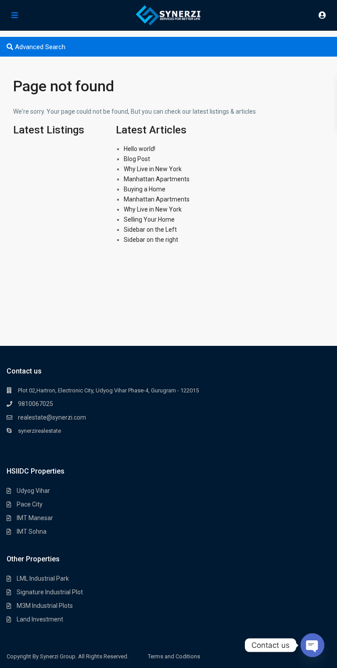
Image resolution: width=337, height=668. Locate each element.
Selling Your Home (149, 219)
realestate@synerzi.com (52, 417)
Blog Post (137, 158)
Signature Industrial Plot (50, 592)
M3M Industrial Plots (45, 605)
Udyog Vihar (33, 490)
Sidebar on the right (151, 239)
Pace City (30, 504)
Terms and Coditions (174, 656)
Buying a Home (144, 189)
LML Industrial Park (43, 578)
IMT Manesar (35, 517)
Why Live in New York (153, 168)
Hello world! (139, 148)
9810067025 (35, 403)
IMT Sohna (32, 531)
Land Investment (40, 619)
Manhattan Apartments (157, 179)
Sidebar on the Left (150, 229)
